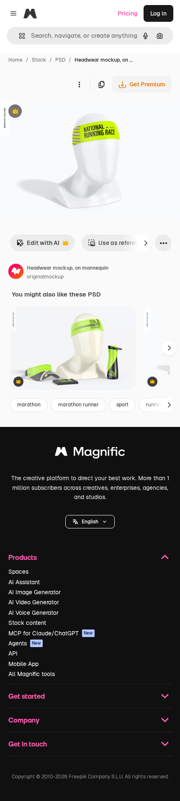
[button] (90, 521)
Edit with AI (37, 245)
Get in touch (27, 743)
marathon (29, 404)
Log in (158, 13)
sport (122, 404)
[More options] (79, 84)
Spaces (18, 571)
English (90, 521)
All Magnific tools (31, 674)
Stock (39, 60)
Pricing (128, 13)
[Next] (145, 242)
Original (53, 112)
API (13, 653)
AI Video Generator (33, 602)
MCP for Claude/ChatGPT (50, 633)
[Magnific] (90, 453)
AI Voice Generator (33, 612)
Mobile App (23, 664)
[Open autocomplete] (18, 36)
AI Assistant (24, 582)
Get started (26, 696)
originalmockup (45, 276)
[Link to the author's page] (15, 272)
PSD (60, 60)
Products (22, 557)
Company (23, 719)
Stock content (27, 623)
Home (15, 60)
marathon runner (78, 404)
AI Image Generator (34, 592)
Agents (24, 643)
